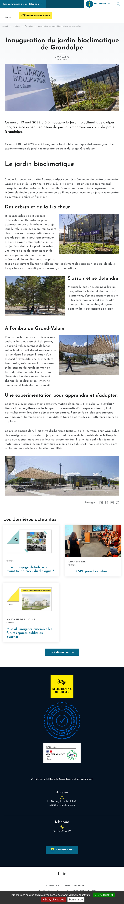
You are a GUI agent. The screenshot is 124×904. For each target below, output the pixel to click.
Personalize (76, 899)
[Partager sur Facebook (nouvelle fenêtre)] (101, 502)
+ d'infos (16, 26)
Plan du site (53, 886)
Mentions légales (74, 886)
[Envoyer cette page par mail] (117, 502)
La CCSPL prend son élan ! (88, 571)
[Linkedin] (65, 873)
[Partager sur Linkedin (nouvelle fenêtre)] (112, 502)
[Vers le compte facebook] (59, 873)
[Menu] (8, 15)
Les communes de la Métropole (21, 4)
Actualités (29, 26)
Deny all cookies (54, 899)
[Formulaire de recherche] (118, 4)
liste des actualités (62, 652)
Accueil (5, 26)
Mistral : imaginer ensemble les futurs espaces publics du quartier (29, 633)
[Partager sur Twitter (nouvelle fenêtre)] (106, 502)
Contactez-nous (65, 850)
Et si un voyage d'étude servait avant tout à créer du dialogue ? (30, 569)
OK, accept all (105, 894)
